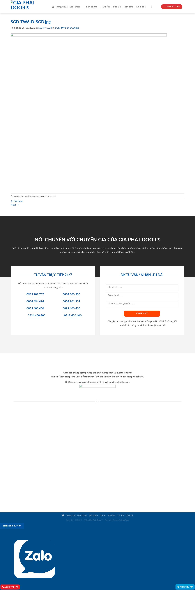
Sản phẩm (91, 6)
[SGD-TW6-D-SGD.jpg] (89, 111)
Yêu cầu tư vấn (186, 587)
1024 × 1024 (45, 28)
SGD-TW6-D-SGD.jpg (67, 28)
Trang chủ (61, 6)
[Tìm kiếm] (149, 7)
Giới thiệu (75, 6)
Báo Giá (117, 6)
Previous (17, 201)
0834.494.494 (11, 587)
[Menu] (156, 7)
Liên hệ (140, 6)
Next (15, 205)
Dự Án (106, 6)
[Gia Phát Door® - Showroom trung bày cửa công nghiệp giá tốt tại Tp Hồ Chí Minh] (29, 6)
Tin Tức (129, 6)
